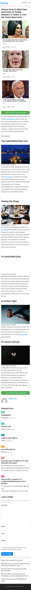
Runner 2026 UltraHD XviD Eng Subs (12, 560)
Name (3, 526)
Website (3, 540)
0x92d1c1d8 (6, 427)
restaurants (9, 177)
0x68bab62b (6, 415)
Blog (3, 412)
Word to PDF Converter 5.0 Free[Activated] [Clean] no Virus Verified (13, 481)
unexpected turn (11, 119)
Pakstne (4, 3)
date (5, 126)
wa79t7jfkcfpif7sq (8, 449)
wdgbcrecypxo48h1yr (9, 438)
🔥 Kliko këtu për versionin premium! (15, 112)
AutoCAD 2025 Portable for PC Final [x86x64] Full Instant (15, 462)
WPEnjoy (22, 586)
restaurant (5, 230)
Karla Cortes (13, 399)
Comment (4, 505)
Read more (12, 418)
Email (3, 533)
